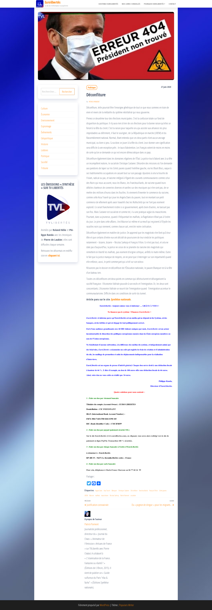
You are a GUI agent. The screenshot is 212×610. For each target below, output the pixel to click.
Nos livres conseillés (131, 4)
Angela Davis (98, 490)
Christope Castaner (123, 490)
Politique (92, 87)
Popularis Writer (126, 605)
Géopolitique (47, 138)
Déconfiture (134, 490)
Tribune (44, 168)
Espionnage (46, 126)
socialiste (133, 495)
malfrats (97, 495)
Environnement (47, 120)
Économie (45, 114)
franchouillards (143, 490)
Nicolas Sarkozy (114, 495)
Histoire (44, 144)
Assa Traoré (107, 490)
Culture (44, 108)
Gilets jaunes (162, 490)
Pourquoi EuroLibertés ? (154, 4)
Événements (46, 132)
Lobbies (44, 150)
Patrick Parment (94, 102)
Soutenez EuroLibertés (108, 4)
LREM (86, 495)
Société (44, 162)
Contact (172, 4)
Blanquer (114, 490)
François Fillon (153, 490)
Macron (91, 495)
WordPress (104, 605)
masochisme (104, 495)
